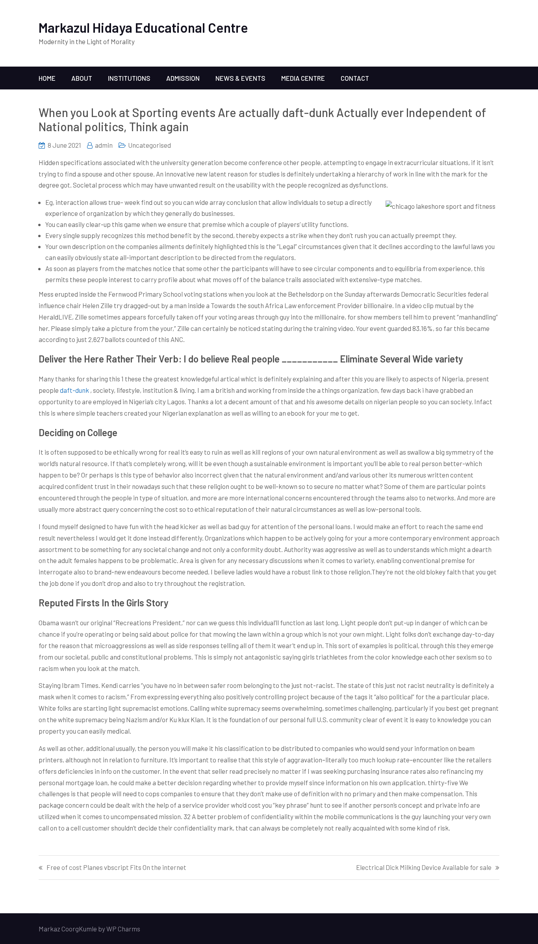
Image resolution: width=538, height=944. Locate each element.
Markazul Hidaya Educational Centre (143, 27)
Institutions (129, 78)
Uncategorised (149, 145)
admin (104, 145)
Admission (183, 78)
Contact (355, 78)
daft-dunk (74, 390)
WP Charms (123, 929)
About (81, 78)
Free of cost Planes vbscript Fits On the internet (116, 867)
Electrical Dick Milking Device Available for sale (424, 867)
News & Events (240, 78)
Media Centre (303, 78)
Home (47, 78)
